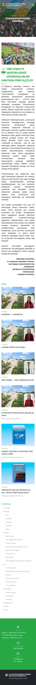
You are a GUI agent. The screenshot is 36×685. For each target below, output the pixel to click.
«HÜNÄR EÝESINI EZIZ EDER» (13, 347)
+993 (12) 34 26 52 (18, 648)
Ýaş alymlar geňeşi (11, 567)
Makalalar (8, 575)
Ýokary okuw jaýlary (11, 592)
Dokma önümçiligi (11, 543)
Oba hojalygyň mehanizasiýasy (14, 539)
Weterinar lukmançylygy (12, 550)
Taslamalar (9, 599)
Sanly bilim (9, 518)
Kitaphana (8, 522)
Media (7, 529)
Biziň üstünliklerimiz (11, 582)
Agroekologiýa (10, 557)
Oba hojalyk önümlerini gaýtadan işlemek (17, 546)
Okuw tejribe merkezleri (12, 578)
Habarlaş (6, 610)
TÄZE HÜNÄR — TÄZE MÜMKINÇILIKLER (17, 380)
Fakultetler (6, 532)
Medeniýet (9, 525)
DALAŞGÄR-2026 (8, 603)
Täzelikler (6, 606)
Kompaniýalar (9, 596)
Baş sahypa (14, 15)
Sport (7, 515)
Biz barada (6, 511)
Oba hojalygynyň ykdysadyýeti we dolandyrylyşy (18, 561)
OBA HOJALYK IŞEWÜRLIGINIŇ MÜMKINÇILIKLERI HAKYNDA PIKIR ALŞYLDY (17, 74)
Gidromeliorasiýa (10, 553)
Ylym (5, 564)
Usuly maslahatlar (11, 585)
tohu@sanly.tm (18, 659)
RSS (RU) (19, 661)
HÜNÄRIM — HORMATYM (12, 314)
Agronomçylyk (10, 536)
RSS (15, 661)
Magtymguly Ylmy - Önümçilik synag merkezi (18, 571)
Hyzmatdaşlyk (7, 589)
